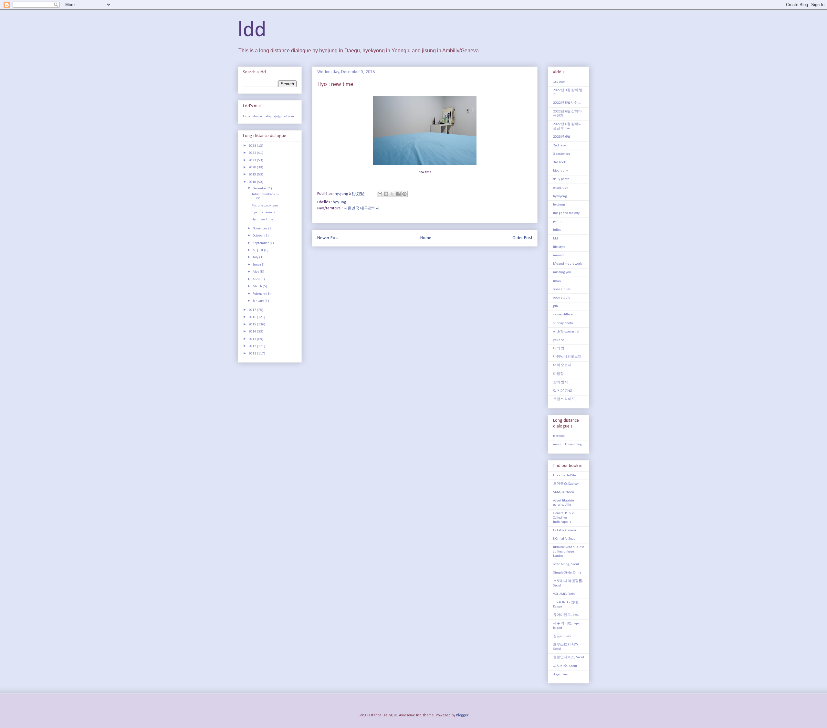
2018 (252, 182)
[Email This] (380, 194)
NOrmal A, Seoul (564, 539)
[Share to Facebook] (398, 194)
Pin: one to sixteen (265, 205)
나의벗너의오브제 (567, 357)
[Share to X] (392, 194)
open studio (561, 298)
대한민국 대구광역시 (362, 208)
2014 (252, 331)
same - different (564, 314)
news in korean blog (567, 444)
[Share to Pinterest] (404, 194)
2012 (252, 346)
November (260, 228)
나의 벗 (558, 348)
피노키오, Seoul (565, 666)
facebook (559, 436)
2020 (252, 167)
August (258, 250)
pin (555, 306)
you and (558, 340)
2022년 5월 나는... (567, 103)
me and (558, 255)
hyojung (339, 202)
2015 (252, 324)
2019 (252, 174)
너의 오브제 (562, 365)
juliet (557, 230)
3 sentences (561, 154)
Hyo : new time (262, 219)
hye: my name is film (266, 212)
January (259, 301)
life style (559, 247)
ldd (252, 30)
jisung (557, 221)
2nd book (559, 145)
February (259, 294)
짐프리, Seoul (563, 636)
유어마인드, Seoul (567, 615)
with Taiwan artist (566, 331)
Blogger (462, 715)
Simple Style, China (567, 573)
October (258, 235)
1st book (559, 82)
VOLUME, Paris (564, 594)
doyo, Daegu (562, 674)
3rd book (559, 162)
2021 (252, 160)
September (261, 243)
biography (560, 171)
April (256, 279)
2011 (252, 353)
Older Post (522, 238)
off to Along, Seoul (566, 564)
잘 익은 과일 (562, 391)
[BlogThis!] (386, 194)
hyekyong (560, 196)
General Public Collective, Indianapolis (563, 517)
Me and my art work (567, 264)
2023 (252, 146)
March (258, 286)
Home (425, 238)
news (557, 281)
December (260, 188)
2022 (252, 153)
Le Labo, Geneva (564, 530)
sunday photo (563, 323)
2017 (252, 310)
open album (561, 289)
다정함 (558, 374)
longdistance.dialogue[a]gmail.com (268, 116)
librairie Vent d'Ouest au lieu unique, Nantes (568, 551)
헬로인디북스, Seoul (568, 657)
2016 (252, 317)
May (256, 272)
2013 (252, 339)
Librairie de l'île (564, 475)
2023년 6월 (562, 137)
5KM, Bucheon (563, 492)
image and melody (566, 213)
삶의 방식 (560, 382)
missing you (562, 272)
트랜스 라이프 (564, 399)
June (256, 265)
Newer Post (328, 238)
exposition (560, 188)
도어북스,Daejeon (566, 484)
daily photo (561, 179)
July (256, 257)
